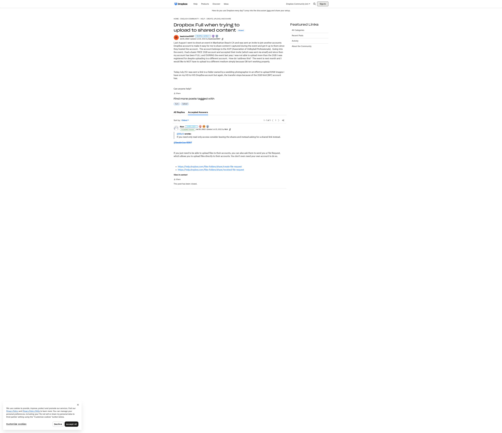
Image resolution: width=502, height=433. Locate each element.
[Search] (314, 4)
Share (177, 93)
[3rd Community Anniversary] (213, 36)
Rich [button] (182, 127)
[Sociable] (207, 126)
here (269, 10)
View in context (180, 175)
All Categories (298, 30)
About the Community (301, 46)
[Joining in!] (217, 36)
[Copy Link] (222, 39)
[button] (176, 37)
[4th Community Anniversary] (200, 126)
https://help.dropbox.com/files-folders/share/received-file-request (211, 169)
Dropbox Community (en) (297, 4)
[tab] (179, 112)
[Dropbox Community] (181, 4)
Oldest (184, 120)
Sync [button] (177, 104)
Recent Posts (297, 35)
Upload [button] (184, 104)
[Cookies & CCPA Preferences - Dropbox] (42, 416)
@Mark (180, 133)
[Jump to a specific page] (283, 120)
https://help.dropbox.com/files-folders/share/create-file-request (210, 166)
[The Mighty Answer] (204, 126)
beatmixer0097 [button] (187, 36)
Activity (295, 41)
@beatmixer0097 (183, 142)
